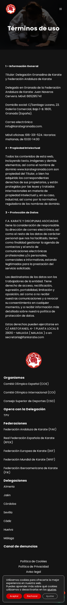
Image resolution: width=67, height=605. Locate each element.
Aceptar (14, 596)
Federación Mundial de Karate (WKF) (29, 459)
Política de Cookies (33, 561)
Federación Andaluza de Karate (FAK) (30, 429)
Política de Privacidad (33, 566)
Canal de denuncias (21, 546)
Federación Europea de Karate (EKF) (29, 451)
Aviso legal (33, 572)
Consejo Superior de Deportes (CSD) (29, 401)
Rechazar (32, 596)
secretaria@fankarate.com (24, 337)
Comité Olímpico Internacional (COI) (30, 392)
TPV (6, 415)
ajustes (51, 589)
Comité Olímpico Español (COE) (26, 384)
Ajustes (50, 596)
